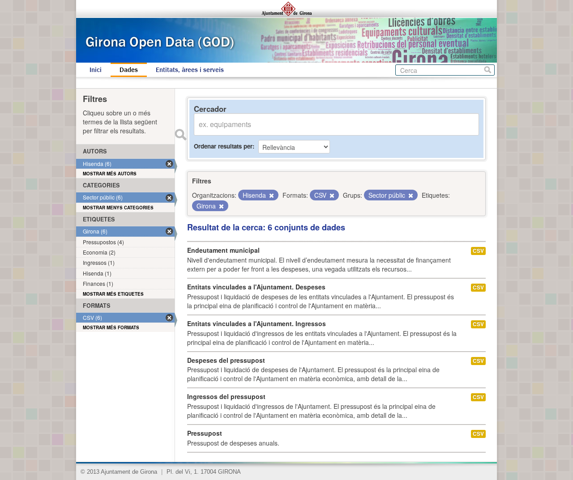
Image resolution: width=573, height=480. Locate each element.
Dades (129, 69)
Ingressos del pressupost (226, 396)
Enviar (180, 134)
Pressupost (204, 433)
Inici (96, 69)
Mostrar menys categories (118, 207)
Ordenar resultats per (223, 146)
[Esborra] (271, 195)
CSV (478, 251)
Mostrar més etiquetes (113, 294)
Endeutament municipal (223, 250)
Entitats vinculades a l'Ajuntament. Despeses (256, 286)
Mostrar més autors (110, 173)
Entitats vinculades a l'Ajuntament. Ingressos (256, 323)
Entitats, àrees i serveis (190, 69)
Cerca (488, 70)
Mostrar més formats (111, 327)
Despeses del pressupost (226, 360)
